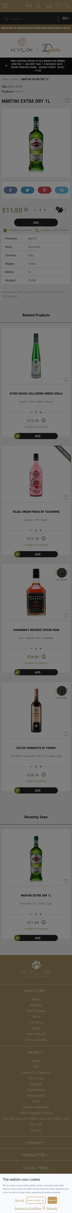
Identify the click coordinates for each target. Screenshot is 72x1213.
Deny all (19, 1200)
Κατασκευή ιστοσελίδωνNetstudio (36, 1208)
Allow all (52, 1200)
